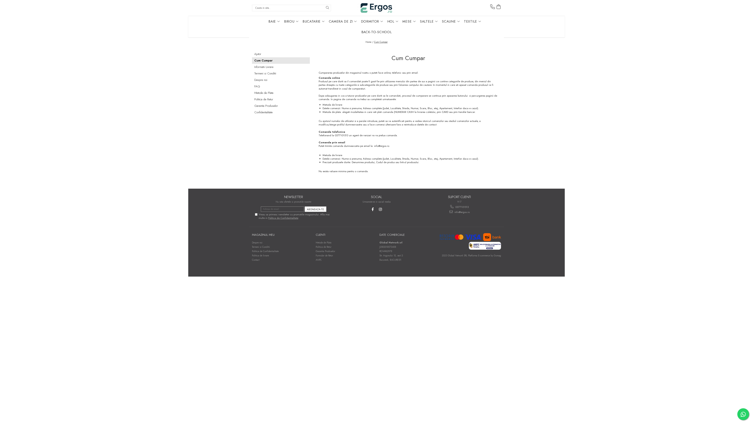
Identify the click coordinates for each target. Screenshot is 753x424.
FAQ (257, 86)
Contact (255, 260)
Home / (369, 42)
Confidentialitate (263, 112)
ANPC (319, 260)
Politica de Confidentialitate (283, 218)
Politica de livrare (260, 255)
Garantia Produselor (266, 106)
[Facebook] (372, 209)
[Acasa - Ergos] (376, 8)
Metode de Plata (263, 93)
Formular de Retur (324, 255)
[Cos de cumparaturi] (498, 6)
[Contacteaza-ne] (492, 6)
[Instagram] (380, 209)
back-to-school (376, 32)
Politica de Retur (263, 99)
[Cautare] (327, 8)
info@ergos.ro (462, 212)
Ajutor (257, 54)
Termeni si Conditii (265, 73)
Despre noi (260, 80)
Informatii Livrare (263, 67)
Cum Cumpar (381, 42)
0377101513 (462, 207)
